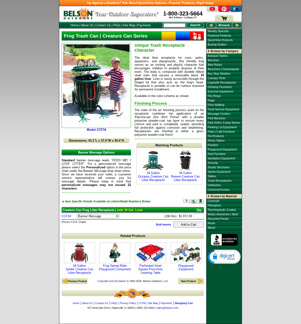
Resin (211, 223)
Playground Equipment (186, 267)
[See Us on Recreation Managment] (236, 11)
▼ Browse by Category (222, 51)
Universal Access (219, 189)
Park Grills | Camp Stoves (224, 122)
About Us (87, 25)
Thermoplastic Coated (222, 210)
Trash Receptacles (220, 180)
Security (213, 163)
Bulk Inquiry (163, 224)
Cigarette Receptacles (222, 82)
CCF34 (66, 216)
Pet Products (216, 136)
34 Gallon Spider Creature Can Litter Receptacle (79, 269)
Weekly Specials (218, 31)
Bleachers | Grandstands (223, 69)
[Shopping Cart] (224, 20)
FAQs (117, 25)
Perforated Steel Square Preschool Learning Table (150, 269)
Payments (144, 25)
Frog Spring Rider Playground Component (115, 267)
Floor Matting (216, 105)
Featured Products (219, 35)
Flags (211, 100)
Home (75, 25)
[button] (224, 256)
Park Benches (217, 118)
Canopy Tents (216, 78)
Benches (213, 60)
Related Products (132, 236)
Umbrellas (214, 185)
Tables (212, 176)
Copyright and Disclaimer (111, 281)
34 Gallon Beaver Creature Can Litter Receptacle (185, 176)
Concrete (213, 201)
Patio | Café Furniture (221, 131)
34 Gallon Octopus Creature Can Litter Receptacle (153, 176)
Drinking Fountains (220, 87)
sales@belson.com (167, 307)
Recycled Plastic (218, 218)
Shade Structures (219, 167)
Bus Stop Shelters (219, 73)
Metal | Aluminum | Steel (223, 214)
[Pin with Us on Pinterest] (224, 11)
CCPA (142, 303)
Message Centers (219, 114)
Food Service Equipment (223, 109)
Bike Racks (215, 64)
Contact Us (103, 25)
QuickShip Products (220, 40)
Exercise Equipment (220, 91)
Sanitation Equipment (221, 158)
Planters (213, 145)
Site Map (129, 25)
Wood (211, 227)
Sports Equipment (219, 172)
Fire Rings (214, 96)
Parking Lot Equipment (222, 127)
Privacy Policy (128, 303)
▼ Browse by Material (222, 196)
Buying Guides (217, 44)
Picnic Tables (216, 140)
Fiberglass (214, 205)
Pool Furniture (217, 154)
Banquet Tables (218, 56)
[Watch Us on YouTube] (212, 11)
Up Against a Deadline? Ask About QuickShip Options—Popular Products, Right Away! (150, 3)
